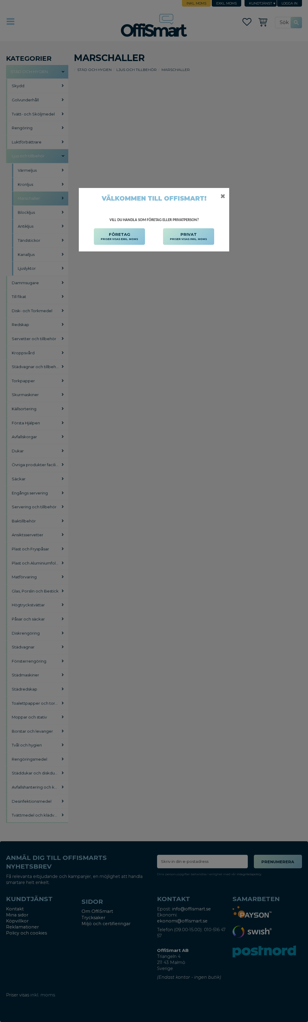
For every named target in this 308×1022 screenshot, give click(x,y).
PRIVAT (188, 236)
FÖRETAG (119, 236)
